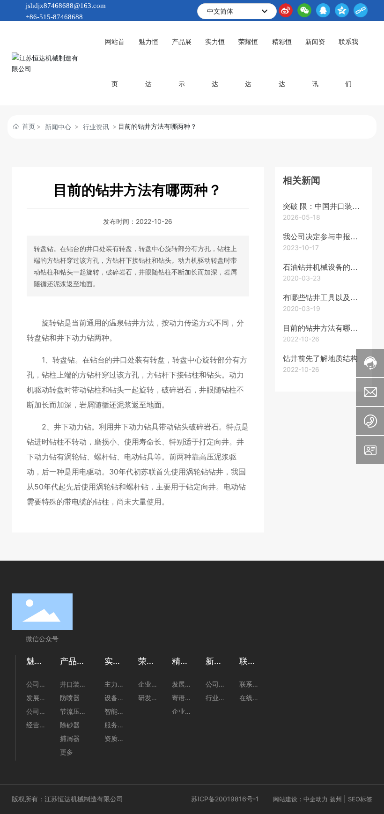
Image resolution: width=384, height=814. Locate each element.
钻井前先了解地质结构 (320, 359)
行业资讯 (96, 127)
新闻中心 (58, 127)
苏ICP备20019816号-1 (225, 799)
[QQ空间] (342, 10)
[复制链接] (361, 10)
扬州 (336, 799)
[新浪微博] (286, 10)
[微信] (304, 10)
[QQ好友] (323, 10)
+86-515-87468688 (54, 17)
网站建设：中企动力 (300, 799)
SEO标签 (360, 799)
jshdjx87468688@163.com (66, 5)
